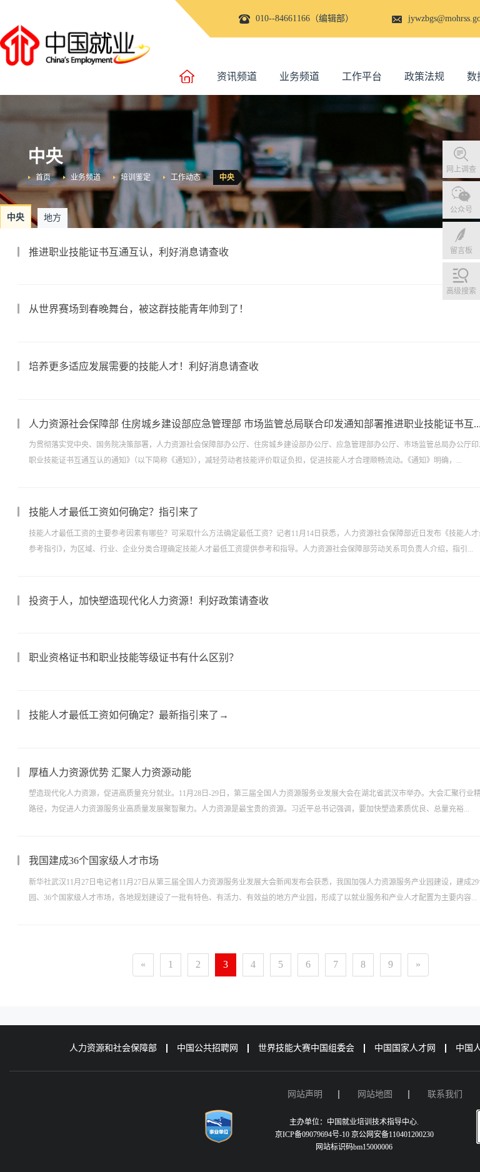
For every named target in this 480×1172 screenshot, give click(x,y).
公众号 (461, 210)
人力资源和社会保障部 (113, 1048)
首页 (43, 177)
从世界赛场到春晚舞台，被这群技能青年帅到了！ (139, 309)
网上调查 (461, 169)
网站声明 (305, 1094)
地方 (52, 217)
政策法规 (424, 76)
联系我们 (445, 1094)
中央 (226, 177)
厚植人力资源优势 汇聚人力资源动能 (110, 772)
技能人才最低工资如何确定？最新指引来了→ (129, 715)
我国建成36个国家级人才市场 (94, 860)
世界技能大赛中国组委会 (306, 1048)
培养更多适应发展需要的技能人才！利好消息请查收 (144, 366)
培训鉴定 (136, 177)
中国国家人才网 (405, 1048)
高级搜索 (461, 291)
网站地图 (375, 1094)
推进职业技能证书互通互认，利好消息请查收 (129, 252)
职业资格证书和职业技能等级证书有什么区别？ (134, 657)
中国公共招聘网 (207, 1048)
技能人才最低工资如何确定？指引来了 (114, 512)
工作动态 (186, 177)
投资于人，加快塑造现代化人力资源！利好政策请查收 (149, 600)
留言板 (461, 250)
